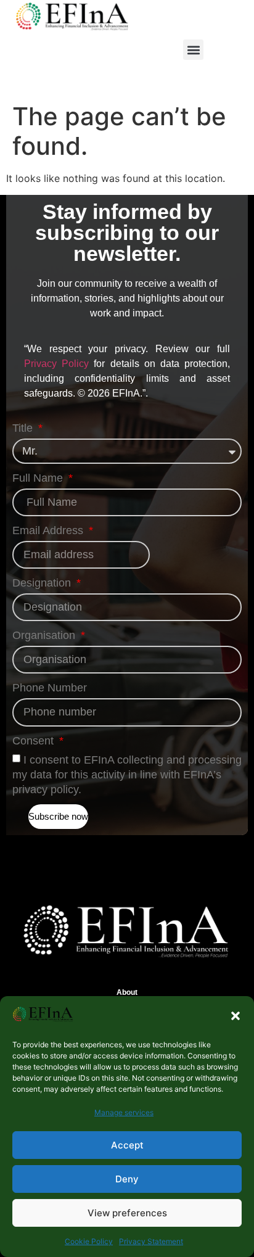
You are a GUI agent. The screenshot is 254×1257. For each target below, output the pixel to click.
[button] (235, 1016)
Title (24, 428)
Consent (34, 741)
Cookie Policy (89, 1241)
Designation (43, 583)
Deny (127, 1179)
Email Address (49, 531)
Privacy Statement (151, 1241)
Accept (127, 1145)
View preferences (127, 1213)
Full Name (39, 478)
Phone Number (49, 688)
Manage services (124, 1112)
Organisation (45, 635)
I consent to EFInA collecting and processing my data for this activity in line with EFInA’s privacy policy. (127, 774)
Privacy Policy (56, 363)
